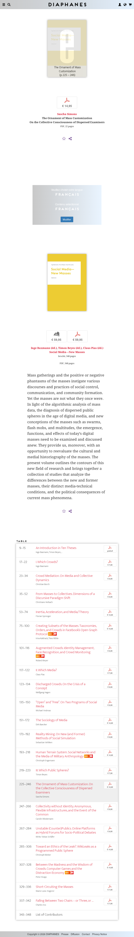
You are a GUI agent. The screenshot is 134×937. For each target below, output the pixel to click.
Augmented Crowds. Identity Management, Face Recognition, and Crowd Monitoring (65, 650)
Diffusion (75, 934)
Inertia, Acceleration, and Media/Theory (62, 612)
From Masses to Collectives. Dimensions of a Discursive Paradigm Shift (65, 596)
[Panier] (130, 4)
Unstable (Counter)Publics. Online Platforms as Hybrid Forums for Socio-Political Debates (66, 830)
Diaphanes (67, 4)
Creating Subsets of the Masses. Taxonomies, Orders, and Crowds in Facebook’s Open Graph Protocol (66, 630)
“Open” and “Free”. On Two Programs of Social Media (66, 704)
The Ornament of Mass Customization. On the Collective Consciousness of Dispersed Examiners (64, 788)
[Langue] (125, 4)
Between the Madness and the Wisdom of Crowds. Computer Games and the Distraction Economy (64, 869)
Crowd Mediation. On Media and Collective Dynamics (64, 578)
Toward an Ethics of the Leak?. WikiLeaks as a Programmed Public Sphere (66, 848)
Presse (64, 934)
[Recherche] (9, 4)
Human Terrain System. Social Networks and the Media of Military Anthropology (65, 754)
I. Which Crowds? (47, 562)
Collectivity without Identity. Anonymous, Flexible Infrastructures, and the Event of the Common (66, 810)
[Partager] (70, 139)
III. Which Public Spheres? (52, 770)
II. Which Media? (46, 670)
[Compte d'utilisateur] (119, 4)
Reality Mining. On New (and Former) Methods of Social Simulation (60, 736)
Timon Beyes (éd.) (70, 348)
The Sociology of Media (51, 720)
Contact (86, 934)
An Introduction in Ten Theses (56, 548)
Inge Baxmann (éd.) (44, 348)
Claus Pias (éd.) (93, 348)
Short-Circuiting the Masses (54, 887)
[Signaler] (64, 139)
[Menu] (3, 4)
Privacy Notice (99, 934)
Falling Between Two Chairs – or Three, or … (65, 900)
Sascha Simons (67, 114)
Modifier (67, 219)
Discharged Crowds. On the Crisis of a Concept (60, 686)
